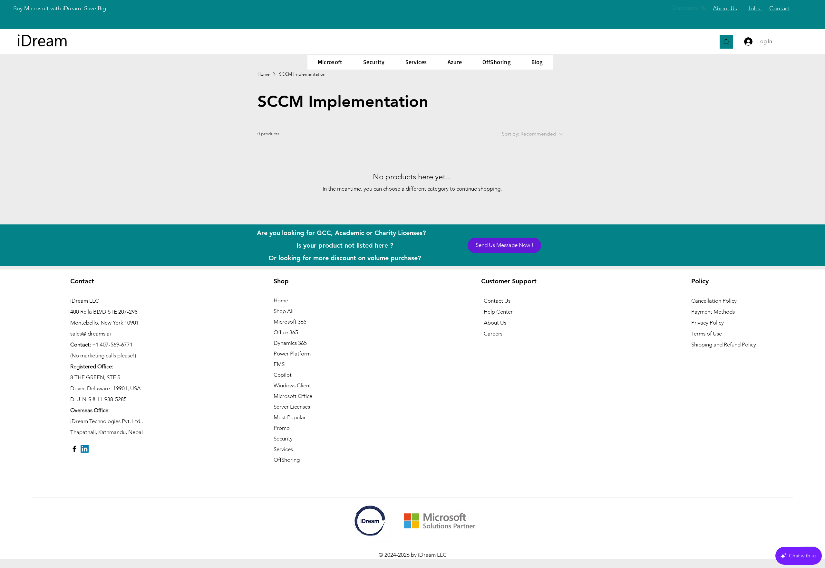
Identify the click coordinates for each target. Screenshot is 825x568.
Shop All (284, 311)
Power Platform (292, 353)
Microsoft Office (293, 396)
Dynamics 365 (290, 343)
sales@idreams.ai (90, 333)
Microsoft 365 (290, 321)
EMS (279, 364)
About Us (495, 322)
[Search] (726, 42)
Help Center (498, 311)
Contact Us (497, 301)
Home (281, 300)
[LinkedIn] (85, 449)
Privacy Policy (707, 322)
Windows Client (292, 385)
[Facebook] (74, 449)
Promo (282, 428)
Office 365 (286, 332)
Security (283, 438)
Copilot (283, 375)
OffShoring (287, 460)
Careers (493, 333)
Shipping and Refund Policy (723, 344)
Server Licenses (292, 406)
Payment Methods (713, 311)
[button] (330, 62)
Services (283, 449)
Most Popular (290, 417)
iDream (42, 40)
